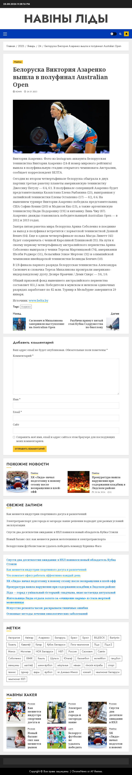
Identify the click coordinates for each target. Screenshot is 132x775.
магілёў (28, 665)
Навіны (18, 61)
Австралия (14, 638)
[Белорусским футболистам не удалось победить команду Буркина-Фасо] (56, 738)
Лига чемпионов (80, 644)
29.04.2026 (100, 492)
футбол (48, 672)
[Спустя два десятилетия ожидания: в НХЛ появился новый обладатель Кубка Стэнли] (97, 713)
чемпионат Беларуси (107, 672)
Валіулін (114, 638)
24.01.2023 (32, 92)
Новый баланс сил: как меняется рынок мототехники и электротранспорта (56, 539)
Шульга (54, 658)
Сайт (16, 424)
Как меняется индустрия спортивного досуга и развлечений (46, 514)
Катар (39, 644)
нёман (77, 665)
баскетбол (83, 658)
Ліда (96, 644)
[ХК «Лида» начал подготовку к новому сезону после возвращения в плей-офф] (17, 482)
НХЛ (60, 651)
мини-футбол (45, 665)
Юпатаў (68, 658)
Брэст (85, 638)
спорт (111, 665)
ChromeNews (79, 771)
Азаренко (26, 306)
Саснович (87, 651)
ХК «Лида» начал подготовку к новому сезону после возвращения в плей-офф (46, 484)
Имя (16, 399)
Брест (74, 638)
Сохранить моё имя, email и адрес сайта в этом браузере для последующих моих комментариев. (65, 439)
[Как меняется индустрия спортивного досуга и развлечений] (15, 713)
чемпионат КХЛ (16, 679)
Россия (72, 651)
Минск (11, 651)
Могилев (26, 651)
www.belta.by (38, 300)
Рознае (31, 704)
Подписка (126, 33)
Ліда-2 (108, 644)
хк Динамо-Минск (67, 672)
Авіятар (29, 638)
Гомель (12, 644)
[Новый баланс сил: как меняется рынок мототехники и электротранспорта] (15, 738)
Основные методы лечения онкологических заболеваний (47, 613)
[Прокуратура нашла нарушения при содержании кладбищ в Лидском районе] (79, 482)
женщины (13, 665)
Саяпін (101, 651)
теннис (12, 672)
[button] (5, 33)
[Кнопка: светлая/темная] (113, 33)
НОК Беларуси (44, 651)
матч (70, 729)
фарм (36, 672)
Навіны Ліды (66, 18)
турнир (24, 672)
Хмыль (41, 658)
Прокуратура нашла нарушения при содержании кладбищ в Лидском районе (108, 483)
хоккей (87, 672)
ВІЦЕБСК (99, 638)
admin (18, 92)
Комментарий (23, 356)
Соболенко (14, 658)
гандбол (115, 658)
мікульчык (62, 665)
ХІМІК (29, 658)
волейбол (100, 658)
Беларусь (60, 638)
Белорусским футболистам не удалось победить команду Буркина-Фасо (53, 546)
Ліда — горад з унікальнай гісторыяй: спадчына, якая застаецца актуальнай (60, 592)
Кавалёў (25, 644)
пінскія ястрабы (94, 665)
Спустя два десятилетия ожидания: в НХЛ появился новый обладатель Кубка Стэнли (62, 532)
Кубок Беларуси (56, 644)
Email (17, 412)
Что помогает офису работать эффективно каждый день (43, 575)
